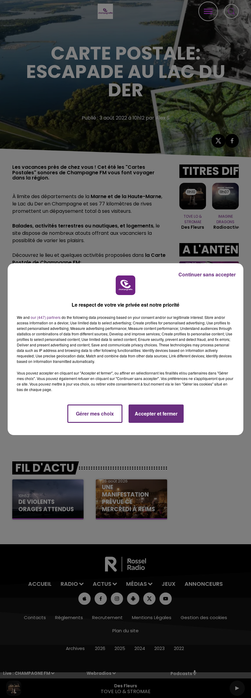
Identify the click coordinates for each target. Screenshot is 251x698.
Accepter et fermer (156, 413)
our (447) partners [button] (46, 317)
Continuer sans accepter (207, 274)
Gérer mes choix (95, 413)
